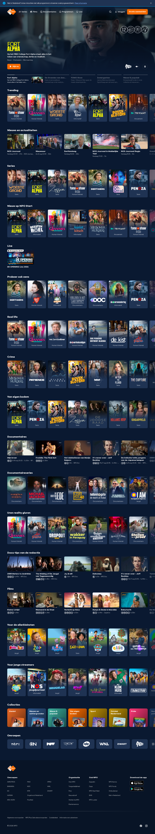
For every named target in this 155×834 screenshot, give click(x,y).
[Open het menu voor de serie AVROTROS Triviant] (145, 96)
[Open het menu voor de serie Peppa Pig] (64, 630)
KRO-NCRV (11, 800)
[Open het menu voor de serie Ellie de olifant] (125, 630)
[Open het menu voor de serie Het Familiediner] (64, 322)
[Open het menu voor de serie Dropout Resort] (64, 518)
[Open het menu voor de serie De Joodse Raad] (105, 402)
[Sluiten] (151, 3)
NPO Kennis (113, 782)
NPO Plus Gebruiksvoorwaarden (36, 817)
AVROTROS (11, 782)
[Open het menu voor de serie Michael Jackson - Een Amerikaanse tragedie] (44, 478)
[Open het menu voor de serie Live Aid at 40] (84, 478)
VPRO (49, 782)
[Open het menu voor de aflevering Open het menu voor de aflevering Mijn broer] (31, 442)
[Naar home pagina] (11, 12)
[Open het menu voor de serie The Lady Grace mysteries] (105, 670)
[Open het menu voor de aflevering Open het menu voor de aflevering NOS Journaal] (31, 136)
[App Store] (137, 783)
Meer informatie (81, 3)
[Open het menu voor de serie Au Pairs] (145, 322)
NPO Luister (93, 800)
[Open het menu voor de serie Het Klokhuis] (125, 670)
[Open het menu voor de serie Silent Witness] (64, 362)
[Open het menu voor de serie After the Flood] (125, 362)
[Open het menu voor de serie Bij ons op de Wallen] (125, 518)
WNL (49, 786)
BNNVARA (10, 786)
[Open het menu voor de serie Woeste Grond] (64, 96)
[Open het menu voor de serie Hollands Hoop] (125, 402)
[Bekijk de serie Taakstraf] (138, 682)
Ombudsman (113, 791)
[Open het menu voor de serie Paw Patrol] (105, 630)
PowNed (30, 800)
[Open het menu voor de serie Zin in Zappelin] (44, 630)
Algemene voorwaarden (15, 817)
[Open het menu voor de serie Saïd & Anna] (84, 630)
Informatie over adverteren (69, 817)
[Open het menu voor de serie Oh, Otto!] (125, 172)
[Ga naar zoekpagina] (110, 11)
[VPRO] (69, 744)
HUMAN (10, 795)
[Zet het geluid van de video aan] (137, 66)
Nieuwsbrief (73, 795)
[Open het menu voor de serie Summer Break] (23, 670)
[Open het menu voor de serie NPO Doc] (105, 282)
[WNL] (104, 744)
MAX (28, 782)
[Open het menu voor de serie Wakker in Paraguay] (84, 518)
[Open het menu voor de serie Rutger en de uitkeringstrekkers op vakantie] (105, 518)
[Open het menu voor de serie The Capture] (145, 362)
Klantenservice (74, 804)
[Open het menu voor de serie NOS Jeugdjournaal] (44, 670)
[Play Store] (137, 789)
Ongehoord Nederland (35, 795)
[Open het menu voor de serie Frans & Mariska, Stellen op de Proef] (145, 518)
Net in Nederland (114, 795)
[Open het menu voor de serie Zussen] (64, 172)
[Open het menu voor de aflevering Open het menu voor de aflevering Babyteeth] (145, 594)
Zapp (91, 786)
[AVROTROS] (140, 744)
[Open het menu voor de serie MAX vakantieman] (64, 282)
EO (8, 791)
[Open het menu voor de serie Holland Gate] (105, 478)
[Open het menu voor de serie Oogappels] (145, 402)
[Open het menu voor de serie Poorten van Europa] (23, 478)
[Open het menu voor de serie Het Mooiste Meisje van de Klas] (44, 282)
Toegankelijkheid (74, 786)
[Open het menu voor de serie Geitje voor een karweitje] (145, 630)
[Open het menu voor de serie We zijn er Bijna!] (84, 96)
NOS (28, 786)
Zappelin (92, 782)
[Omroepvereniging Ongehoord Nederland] (33, 744)
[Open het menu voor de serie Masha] (23, 630)
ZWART (50, 791)
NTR (28, 791)
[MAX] (86, 744)
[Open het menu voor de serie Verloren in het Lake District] (84, 282)
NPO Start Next (94, 791)
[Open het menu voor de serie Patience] (44, 362)
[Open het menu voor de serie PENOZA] (145, 172)
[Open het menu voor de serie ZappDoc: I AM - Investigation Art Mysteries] (145, 478)
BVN (90, 795)
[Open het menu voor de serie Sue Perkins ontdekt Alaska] (105, 322)
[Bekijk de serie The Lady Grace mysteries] (98, 682)
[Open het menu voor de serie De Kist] (125, 322)
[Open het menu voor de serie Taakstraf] (145, 670)
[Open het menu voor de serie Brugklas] (64, 670)
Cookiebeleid (53, 817)
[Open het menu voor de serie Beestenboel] (44, 212)
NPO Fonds (112, 786)
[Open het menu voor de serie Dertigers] (105, 172)
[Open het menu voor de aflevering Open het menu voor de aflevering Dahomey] (117, 558)
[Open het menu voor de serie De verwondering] (125, 282)
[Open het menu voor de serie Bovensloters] (125, 96)
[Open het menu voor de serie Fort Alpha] (105, 96)
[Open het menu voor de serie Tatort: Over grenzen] (105, 362)
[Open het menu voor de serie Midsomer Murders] (105, 212)
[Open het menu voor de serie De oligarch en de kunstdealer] (125, 478)
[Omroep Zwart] (122, 744)
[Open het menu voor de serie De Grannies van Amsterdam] (44, 96)
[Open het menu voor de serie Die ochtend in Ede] (64, 478)
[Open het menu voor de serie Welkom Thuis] (84, 670)
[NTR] (15, 744)
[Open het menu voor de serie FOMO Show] (23, 96)
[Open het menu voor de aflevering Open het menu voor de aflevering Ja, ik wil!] (88, 558)
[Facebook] (141, 826)
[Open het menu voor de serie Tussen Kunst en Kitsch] (84, 212)
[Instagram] (146, 826)
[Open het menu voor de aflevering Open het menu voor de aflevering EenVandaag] (88, 136)
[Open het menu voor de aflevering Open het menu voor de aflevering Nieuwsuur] (60, 136)
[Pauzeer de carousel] (145, 66)
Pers (70, 791)
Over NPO (72, 782)
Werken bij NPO (74, 800)
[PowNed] (51, 744)
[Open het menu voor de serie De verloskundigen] (84, 322)
